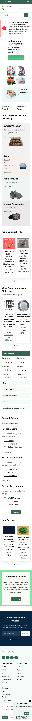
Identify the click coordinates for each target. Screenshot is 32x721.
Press (19, 673)
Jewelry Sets (9, 272)
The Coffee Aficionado (13, 447)
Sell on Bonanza (7, 2)
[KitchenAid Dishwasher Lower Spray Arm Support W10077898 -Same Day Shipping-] (23, 257)
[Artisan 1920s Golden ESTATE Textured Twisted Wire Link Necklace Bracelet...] (8, 257)
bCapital (19, 679)
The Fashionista (10, 476)
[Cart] (20, 7)
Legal (18, 667)
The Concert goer (11, 504)
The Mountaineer (11, 501)
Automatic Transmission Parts (8, 335)
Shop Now (7, 137)
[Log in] (24, 7)
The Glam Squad (11, 469)
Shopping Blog (6, 679)
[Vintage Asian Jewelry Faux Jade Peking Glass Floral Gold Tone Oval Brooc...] (23, 543)
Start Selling (16, 599)
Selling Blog (6, 676)
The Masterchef (10, 444)
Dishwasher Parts (23, 272)
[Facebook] (3, 657)
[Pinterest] (12, 657)
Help (27, 2)
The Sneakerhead (11, 473)
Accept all (5, 717)
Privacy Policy (6, 700)
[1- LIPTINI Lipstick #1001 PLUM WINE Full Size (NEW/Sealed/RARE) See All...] (23, 321)
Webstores (20, 676)
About (4, 667)
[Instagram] (16, 657)
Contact (4, 683)
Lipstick (23, 330)
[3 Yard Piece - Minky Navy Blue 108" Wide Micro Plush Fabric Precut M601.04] (8, 543)
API (3, 673)
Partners (19, 670)
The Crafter (9, 441)
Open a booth (23, 590)
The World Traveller (12, 498)
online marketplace (21, 582)
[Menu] (28, 7)
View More (16, 512)
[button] (14, 281)
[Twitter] (8, 657)
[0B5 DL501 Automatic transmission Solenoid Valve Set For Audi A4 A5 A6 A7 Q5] (8, 321)
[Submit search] (26, 15)
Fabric (9, 555)
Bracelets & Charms (23, 557)
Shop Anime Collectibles (16, 58)
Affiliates (4, 670)
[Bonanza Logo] (7, 7)
